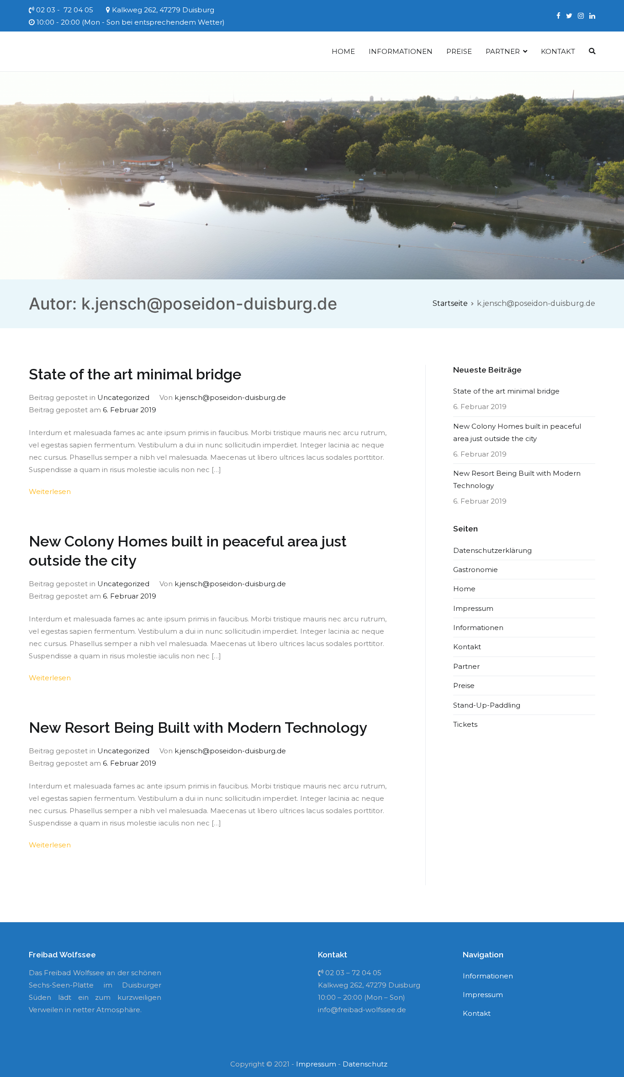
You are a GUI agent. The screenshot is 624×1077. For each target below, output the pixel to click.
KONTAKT (558, 51)
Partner (466, 666)
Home (464, 588)
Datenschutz (365, 1064)
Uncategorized (123, 397)
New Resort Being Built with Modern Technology (198, 727)
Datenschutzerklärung (492, 550)
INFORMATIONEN (401, 51)
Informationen (478, 627)
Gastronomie (475, 569)
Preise (464, 685)
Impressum (473, 608)
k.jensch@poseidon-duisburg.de (230, 397)
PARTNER (503, 51)
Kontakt (467, 646)
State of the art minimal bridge (135, 374)
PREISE (459, 51)
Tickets (465, 724)
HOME (343, 51)
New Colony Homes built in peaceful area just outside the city (517, 432)
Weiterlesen (50, 491)
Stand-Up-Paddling (486, 705)
